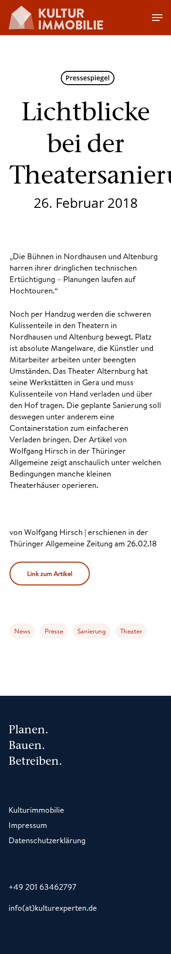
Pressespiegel (88, 77)
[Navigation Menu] (157, 17)
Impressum (28, 824)
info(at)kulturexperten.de (53, 907)
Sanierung (91, 631)
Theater (131, 631)
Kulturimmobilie (36, 809)
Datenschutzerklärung (47, 840)
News (22, 631)
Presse (54, 631)
